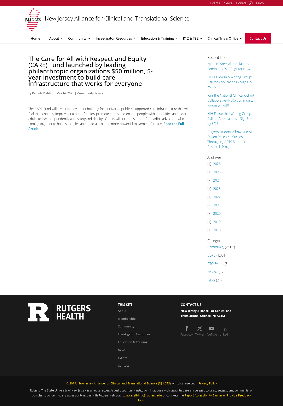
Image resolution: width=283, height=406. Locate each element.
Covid (211, 255)
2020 (217, 213)
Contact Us (258, 38)
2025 (217, 172)
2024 (217, 180)
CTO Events (215, 263)
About (54, 38)
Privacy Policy (207, 383)
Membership (127, 319)
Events (215, 3)
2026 (217, 163)
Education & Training (157, 38)
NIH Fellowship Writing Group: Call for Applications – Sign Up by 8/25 (229, 82)
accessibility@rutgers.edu (144, 395)
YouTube (211, 334)
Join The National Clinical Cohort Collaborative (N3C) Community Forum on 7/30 (230, 100)
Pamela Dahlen (42, 93)
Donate (241, 3)
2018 (217, 230)
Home (35, 38)
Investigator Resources (114, 38)
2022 (217, 197)
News (228, 3)
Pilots (211, 280)
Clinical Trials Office (223, 38)
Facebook (187, 334)
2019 (217, 221)
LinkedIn (224, 334)
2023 (217, 188)
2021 (217, 205)
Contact (123, 365)
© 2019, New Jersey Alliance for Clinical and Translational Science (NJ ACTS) (118, 383)
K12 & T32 (190, 38)
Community (77, 38)
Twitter (199, 334)
